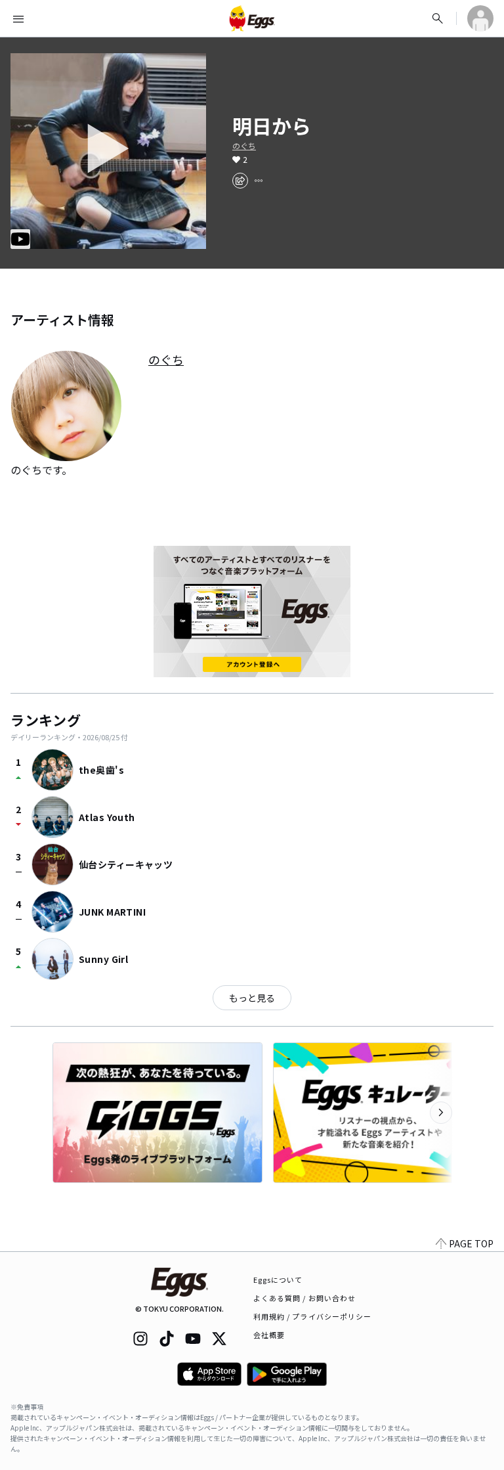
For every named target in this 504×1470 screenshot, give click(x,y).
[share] (240, 181)
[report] (258, 181)
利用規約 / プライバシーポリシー (312, 1316)
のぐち (244, 146)
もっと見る (252, 997)
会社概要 (269, 1334)
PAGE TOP (471, 1243)
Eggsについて (278, 1279)
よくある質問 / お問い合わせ (304, 1298)
